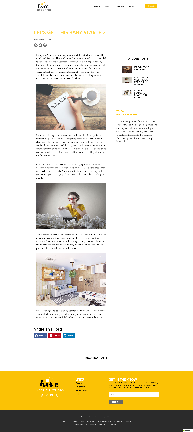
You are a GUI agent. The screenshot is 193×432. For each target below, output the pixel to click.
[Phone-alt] (57, 395)
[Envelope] (51, 395)
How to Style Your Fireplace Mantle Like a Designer (141, 81)
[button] (36, 45)
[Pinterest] (42, 395)
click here (108, 417)
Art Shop (131, 6)
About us (97, 6)
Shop (77, 394)
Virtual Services (81, 390)
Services (106, 6)
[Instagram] (46, 395)
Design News (120, 6)
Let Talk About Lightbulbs (141, 68)
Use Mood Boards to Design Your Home (140, 94)
